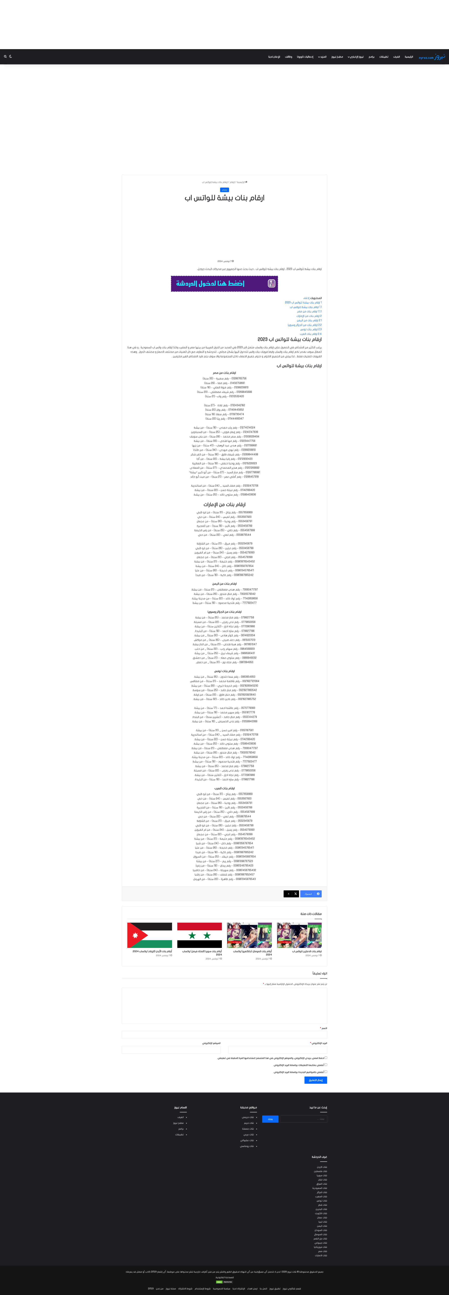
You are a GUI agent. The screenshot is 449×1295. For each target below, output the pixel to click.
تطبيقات (383, 56)
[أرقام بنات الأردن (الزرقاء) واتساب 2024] (149, 935)
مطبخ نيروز (337, 56)
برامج (371, 56)
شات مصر (322, 1251)
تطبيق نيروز (274, 1288)
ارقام (232, 182)
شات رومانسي (247, 1146)
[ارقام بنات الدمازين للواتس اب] (299, 935)
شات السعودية (319, 1188)
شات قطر (322, 1205)
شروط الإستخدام (203, 1288)
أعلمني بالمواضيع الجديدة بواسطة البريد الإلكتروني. (298, 1072)
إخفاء (306, 298)
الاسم (323, 1028)
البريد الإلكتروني (318, 1043)
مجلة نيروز (171, 1288)
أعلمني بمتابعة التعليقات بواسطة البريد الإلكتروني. (298, 1065)
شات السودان (320, 1230)
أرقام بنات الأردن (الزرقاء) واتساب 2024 (152, 951)
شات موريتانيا (320, 1247)
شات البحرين (321, 1209)
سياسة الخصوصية (221, 1288)
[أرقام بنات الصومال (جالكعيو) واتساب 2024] (249, 935)
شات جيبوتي (320, 1243)
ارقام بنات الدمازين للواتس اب (307, 951)
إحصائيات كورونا (305, 56)
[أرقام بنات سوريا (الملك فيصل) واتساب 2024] (199, 935)
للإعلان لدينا (274, 56)
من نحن (159, 1288)
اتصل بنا (263, 1288)
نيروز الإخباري (357, 56)
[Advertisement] (224, 24)
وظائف (288, 56)
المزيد (323, 56)
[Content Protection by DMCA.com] (224, 1283)
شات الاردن (322, 1167)
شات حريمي (248, 1117)
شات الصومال (320, 1234)
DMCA (151, 1288)
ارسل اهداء (252, 1288)
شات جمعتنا (248, 1129)
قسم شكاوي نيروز (292, 1288)
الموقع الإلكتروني (211, 1043)
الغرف (396, 56)
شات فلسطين (320, 1171)
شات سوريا (322, 1175)
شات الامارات (321, 1255)
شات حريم (249, 1123)
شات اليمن (322, 1226)
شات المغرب (321, 1196)
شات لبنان (322, 1179)
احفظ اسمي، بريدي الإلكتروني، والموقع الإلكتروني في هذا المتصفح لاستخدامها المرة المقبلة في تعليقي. (270, 1058)
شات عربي (248, 1134)
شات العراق (321, 1184)
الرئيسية (409, 56)
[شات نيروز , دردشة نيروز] (432, 57)
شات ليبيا (323, 1222)
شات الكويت (321, 1213)
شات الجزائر (322, 1192)
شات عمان (322, 1217)
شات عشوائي (247, 1140)
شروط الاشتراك (185, 1288)
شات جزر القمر (320, 1238)
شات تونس (322, 1201)
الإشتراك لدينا (239, 1288)
